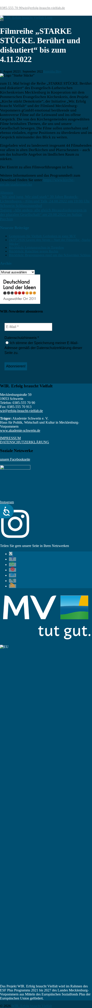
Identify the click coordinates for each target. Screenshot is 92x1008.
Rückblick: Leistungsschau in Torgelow (36, 247)
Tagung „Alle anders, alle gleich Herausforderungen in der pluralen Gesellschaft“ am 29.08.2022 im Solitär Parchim (43, 214)
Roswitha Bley (52, 71)
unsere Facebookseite (15, 459)
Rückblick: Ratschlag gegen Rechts (33, 251)
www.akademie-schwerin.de (20, 430)
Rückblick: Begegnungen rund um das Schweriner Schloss (50, 255)
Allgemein (6, 192)
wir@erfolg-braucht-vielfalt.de (44, 8)
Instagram (7, 502)
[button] (11, 554)
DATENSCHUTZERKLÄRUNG (24, 442)
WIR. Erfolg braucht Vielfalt (32, 1006)
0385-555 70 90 (11, 8)
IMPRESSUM (10, 438)
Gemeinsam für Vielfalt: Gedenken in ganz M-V (42, 236)
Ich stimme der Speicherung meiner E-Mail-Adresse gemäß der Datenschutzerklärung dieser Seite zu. (43, 348)
